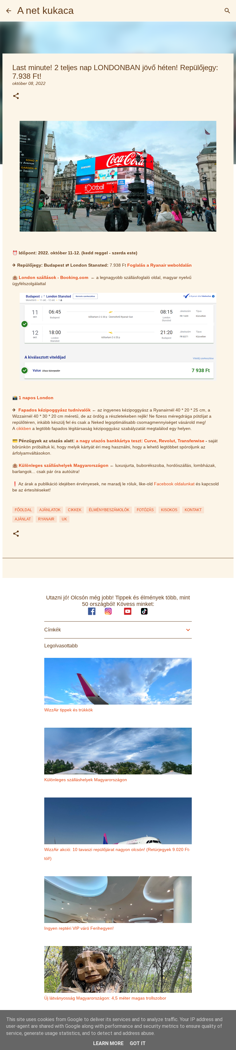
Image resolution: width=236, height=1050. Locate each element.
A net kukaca (45, 10)
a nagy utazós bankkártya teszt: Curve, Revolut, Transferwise (140, 440)
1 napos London (36, 397)
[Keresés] (227, 10)
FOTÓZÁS (145, 510)
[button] (16, 96)
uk (64, 519)
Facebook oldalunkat (174, 483)
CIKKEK (74, 510)
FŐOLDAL (23, 510)
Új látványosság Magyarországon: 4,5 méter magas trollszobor (105, 998)
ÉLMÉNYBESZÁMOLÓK (109, 510)
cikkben (23, 428)
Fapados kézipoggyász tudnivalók (54, 410)
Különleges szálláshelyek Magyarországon (63, 465)
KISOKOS (169, 510)
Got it (138, 1043)
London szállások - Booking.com (53, 277)
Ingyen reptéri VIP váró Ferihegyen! (79, 928)
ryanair (46, 519)
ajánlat (23, 519)
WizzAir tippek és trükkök (68, 709)
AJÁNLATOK (50, 510)
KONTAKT (193, 510)
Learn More (108, 1043)
